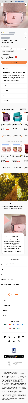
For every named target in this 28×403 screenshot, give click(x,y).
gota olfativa (6, 90)
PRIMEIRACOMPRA (19, 1)
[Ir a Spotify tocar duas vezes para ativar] (14, 341)
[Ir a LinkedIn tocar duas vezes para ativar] (18, 341)
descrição (5, 68)
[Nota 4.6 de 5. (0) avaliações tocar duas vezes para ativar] (12, 33)
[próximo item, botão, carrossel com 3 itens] (23, 1)
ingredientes (6, 100)
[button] (25, 33)
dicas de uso (6, 95)
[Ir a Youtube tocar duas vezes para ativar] (23, 336)
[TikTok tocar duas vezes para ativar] (18, 336)
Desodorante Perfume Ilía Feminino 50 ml (9, 45)
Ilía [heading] (2, 123)
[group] (13, 1)
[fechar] (26, 1)
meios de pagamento (14, 321)
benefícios (5, 85)
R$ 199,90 (3, 128)
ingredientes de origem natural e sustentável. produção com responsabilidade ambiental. (12, 207)
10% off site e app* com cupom (8, 1)
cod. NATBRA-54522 (5, 46)
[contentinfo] (10, 123)
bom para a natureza (8, 204)
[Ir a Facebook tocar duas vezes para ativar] (4, 336)
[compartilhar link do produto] (25, 37)
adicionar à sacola (6, 135)
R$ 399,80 (3, 160)
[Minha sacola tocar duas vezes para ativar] (26, 4)
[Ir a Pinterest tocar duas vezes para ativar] (9, 341)
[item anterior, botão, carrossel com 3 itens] (2, 1)
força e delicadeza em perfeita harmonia (11, 237)
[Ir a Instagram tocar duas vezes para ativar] (9, 336)
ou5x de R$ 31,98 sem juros (7, 58)
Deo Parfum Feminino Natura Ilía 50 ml (9, 41)
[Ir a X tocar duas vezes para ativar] (14, 336)
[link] (6, 126)
